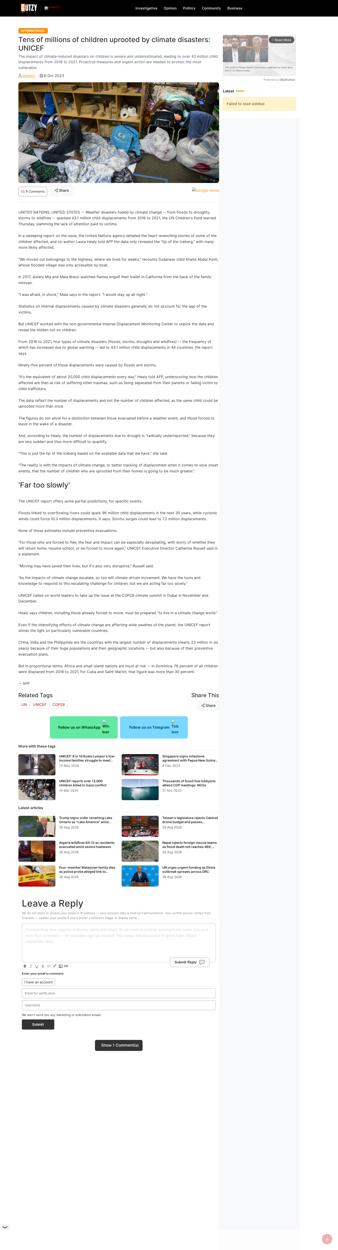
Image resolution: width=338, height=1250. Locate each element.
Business (234, 8)
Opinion (170, 8)
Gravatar (28, 918)
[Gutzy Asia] (29, 8)
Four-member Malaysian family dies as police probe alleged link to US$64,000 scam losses (87, 871)
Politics (189, 8)
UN (24, 704)
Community (211, 8)
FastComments (152, 913)
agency (29, 75)
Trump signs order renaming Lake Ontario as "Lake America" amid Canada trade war (85, 822)
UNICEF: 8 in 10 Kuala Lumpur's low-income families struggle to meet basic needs (87, 760)
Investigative (146, 8)
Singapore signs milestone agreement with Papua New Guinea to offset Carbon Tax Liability (189, 760)
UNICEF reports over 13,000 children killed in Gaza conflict (82, 783)
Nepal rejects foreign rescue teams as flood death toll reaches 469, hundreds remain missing (189, 847)
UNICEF (39, 704)
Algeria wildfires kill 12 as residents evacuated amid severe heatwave (87, 845)
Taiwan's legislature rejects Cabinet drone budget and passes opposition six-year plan (190, 822)
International (33, 30)
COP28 (58, 704)
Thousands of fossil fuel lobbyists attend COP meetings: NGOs (189, 783)
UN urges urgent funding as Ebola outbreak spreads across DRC (188, 869)
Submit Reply (186, 962)
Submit (38, 1024)
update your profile (52, 918)
